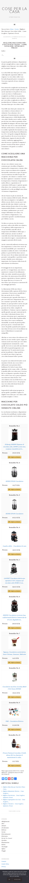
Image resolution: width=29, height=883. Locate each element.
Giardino (4, 840)
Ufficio (3, 849)
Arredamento (5, 828)
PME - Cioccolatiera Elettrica (14, 721)
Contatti (3, 861)
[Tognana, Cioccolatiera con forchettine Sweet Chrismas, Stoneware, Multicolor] (14, 648)
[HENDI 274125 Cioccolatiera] (14, 477)
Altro (2, 823)
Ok (9, 879)
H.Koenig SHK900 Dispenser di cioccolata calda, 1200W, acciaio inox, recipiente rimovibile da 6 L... (14, 447)
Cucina (18, 811)
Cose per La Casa (14, 10)
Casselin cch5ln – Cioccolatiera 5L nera (14, 546)
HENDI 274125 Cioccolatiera (14, 481)
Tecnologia (4, 846)
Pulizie (3, 844)
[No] (27, 876)
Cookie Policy (5, 864)
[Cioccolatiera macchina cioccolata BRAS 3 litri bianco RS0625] (14, 683)
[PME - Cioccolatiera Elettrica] (14, 717)
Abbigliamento (5, 821)
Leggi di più (17, 879)
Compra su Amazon (15, 457)
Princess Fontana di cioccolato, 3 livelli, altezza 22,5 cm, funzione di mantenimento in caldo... (14, 755)
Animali (3, 825)
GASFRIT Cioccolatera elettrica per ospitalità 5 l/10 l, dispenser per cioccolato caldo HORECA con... (14, 581)
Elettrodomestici (6, 834)
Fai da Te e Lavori (6, 838)
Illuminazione (5, 842)
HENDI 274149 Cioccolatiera (14, 513)
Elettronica (4, 836)
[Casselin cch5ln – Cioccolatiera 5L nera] (14, 542)
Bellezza (3, 830)
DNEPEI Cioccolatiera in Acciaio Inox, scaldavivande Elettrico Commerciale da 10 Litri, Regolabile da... (14, 617)
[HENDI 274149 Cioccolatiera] (15, 510)
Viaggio (3, 851)
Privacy (3, 866)
